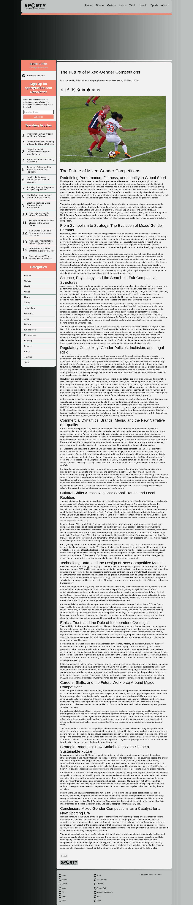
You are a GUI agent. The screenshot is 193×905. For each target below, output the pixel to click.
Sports (154, 5)
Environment (30, 329)
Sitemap (100, 884)
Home (88, 5)
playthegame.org (118, 634)
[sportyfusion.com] (35, 6)
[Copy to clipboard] (98, 90)
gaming (118, 270)
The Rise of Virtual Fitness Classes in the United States (41, 222)
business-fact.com (36, 75)
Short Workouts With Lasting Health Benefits (40, 257)
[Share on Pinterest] (88, 89)
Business (28, 313)
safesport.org (152, 655)
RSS (98, 896)
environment (151, 544)
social (137, 544)
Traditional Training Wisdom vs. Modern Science (40, 135)
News (27, 297)
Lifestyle (28, 346)
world (72, 460)
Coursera (114, 704)
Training (28, 357)
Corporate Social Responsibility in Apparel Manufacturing (38, 151)
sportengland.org (101, 769)
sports (63, 195)
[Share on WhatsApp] (78, 89)
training (63, 343)
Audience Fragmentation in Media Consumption (41, 242)
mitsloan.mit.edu (91, 607)
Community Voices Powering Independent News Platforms (40, 142)
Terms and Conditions (105, 892)
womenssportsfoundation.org (74, 520)
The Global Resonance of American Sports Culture (39, 196)
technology (151, 340)
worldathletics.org (143, 303)
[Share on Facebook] (68, 89)
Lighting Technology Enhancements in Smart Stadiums (38, 179)
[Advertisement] (96, 38)
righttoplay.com (83, 538)
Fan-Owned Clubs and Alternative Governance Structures (40, 233)
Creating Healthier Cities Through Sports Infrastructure (38, 205)
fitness (70, 195)
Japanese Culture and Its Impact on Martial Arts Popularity (39, 169)
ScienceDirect (109, 326)
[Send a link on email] (93, 89)
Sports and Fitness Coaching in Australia (40, 160)
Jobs (26, 319)
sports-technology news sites (107, 577)
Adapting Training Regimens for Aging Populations (40, 188)
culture (78, 195)
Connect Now (102, 879)
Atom (99, 901)
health (162, 825)
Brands (27, 324)
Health (143, 5)
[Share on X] (73, 89)
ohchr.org (84, 387)
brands (137, 485)
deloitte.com (95, 439)
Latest (122, 5)
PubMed (88, 291)
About (164, 5)
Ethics (27, 351)
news (62, 460)
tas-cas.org (65, 369)
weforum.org (103, 480)
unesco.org (119, 407)
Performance (30, 335)
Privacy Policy (102, 888)
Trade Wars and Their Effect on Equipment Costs (41, 249)
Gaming (28, 340)
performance (152, 317)
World (132, 5)
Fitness (99, 5)
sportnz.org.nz (121, 769)
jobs (103, 711)
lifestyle (129, 544)
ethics (89, 195)
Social (27, 362)
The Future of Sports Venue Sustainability (39, 214)
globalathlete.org (151, 736)
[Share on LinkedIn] (83, 89)
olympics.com (121, 244)
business (150, 392)
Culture (111, 5)
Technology (29, 308)
